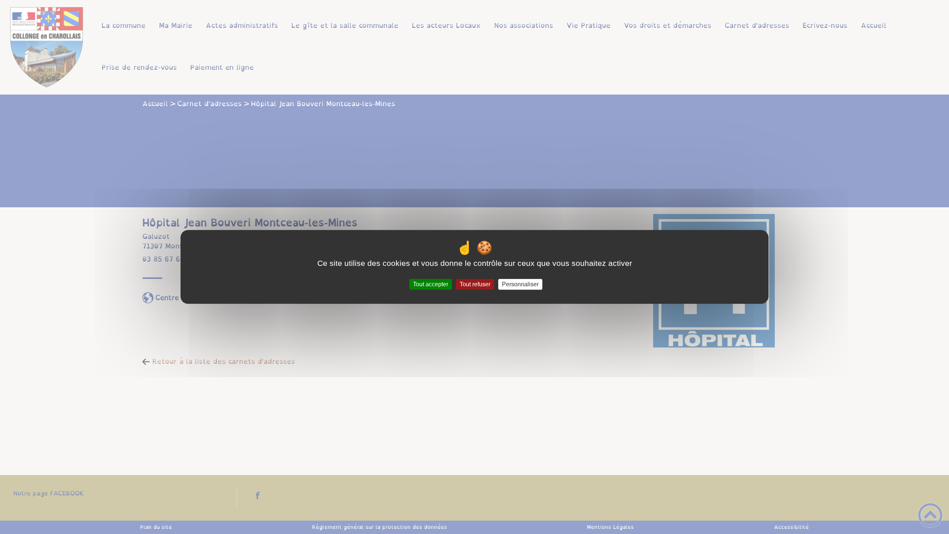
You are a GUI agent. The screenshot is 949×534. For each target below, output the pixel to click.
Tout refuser (475, 284)
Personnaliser (520, 284)
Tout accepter (430, 284)
